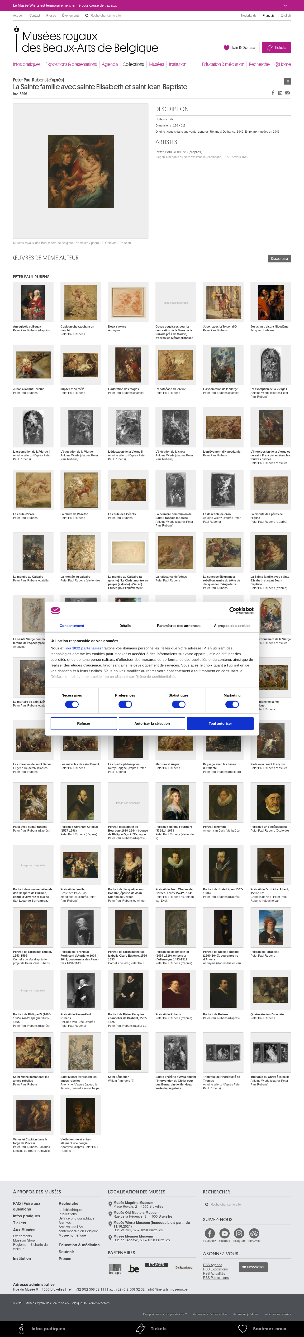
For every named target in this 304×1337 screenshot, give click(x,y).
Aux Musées (24, 1229)
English (286, 15)
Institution (177, 64)
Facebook (209, 1240)
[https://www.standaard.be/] (184, 1267)
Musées (156, 64)
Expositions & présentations (71, 64)
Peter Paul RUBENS (31, 277)
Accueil (18, 15)
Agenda (110, 64)
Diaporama (279, 259)
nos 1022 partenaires (83, 648)
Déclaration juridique (245, 1314)
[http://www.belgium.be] (134, 1269)
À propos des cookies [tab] (232, 626)
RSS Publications (216, 1277)
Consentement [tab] (72, 626)
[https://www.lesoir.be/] (157, 1264)
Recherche (259, 64)
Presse (51, 15)
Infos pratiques (27, 64)
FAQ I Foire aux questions (26, 1206)
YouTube (224, 1240)
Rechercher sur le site (86, 16)
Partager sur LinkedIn (280, 92)
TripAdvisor (254, 1240)
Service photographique (77, 1218)
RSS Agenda (212, 1265)
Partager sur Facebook (273, 92)
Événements (71, 15)
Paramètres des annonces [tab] (178, 626)
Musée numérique (72, 1235)
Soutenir (66, 1251)
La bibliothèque (70, 1209)
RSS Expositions (215, 1269)
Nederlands (248, 15)
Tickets (280, 47)
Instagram (239, 1240)
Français (269, 15)
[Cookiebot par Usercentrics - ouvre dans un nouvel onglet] (233, 610)
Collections (133, 64)
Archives (65, 1222)
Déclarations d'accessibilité (209, 1314)
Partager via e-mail (287, 92)
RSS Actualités (214, 1273)
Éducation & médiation (223, 64)
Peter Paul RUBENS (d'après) (202, 154)
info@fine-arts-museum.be (167, 1289)
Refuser (83, 723)
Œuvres (287, 81)
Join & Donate (243, 47)
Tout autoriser (220, 723)
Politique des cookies (277, 1314)
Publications (68, 1214)
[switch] (125, 704)
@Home (283, 64)
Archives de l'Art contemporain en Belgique (78, 1228)
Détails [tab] (125, 626)
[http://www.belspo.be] (115, 1269)
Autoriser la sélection (152, 723)
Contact (34, 15)
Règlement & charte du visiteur (30, 1246)
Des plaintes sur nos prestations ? (165, 1314)
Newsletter (256, 1267)
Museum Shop (24, 1240)
